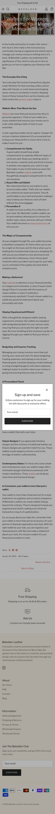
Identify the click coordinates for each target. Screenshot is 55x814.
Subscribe (27, 421)
